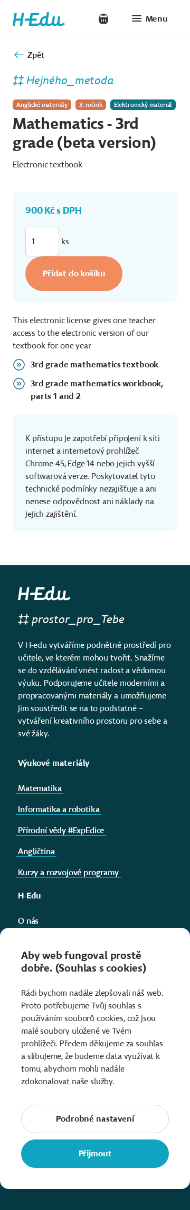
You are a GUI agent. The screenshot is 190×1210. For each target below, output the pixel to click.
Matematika (39, 788)
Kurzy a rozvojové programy (68, 872)
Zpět (35, 55)
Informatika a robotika (58, 809)
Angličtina (36, 851)
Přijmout (95, 1153)
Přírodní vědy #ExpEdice (61, 830)
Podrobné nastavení (95, 1119)
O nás (28, 921)
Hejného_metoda (70, 80)
